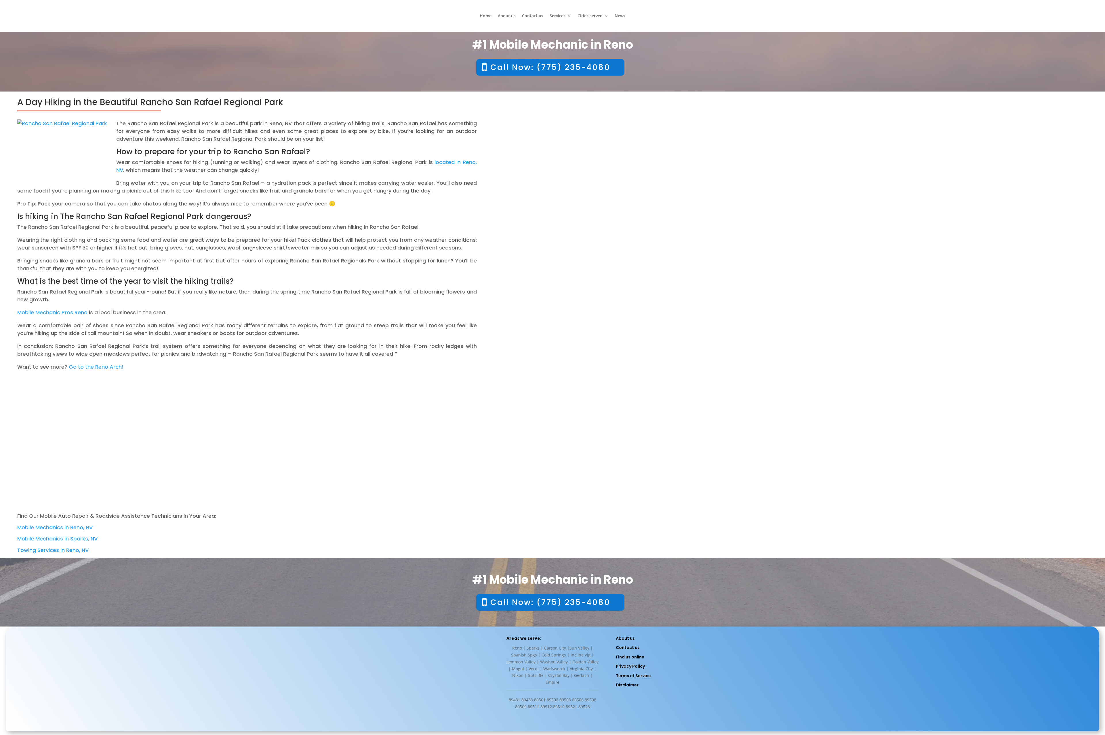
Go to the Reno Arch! (96, 366)
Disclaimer (627, 685)
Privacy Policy (630, 666)
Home (485, 16)
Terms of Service (633, 676)
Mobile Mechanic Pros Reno (52, 312)
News (620, 16)
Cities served (590, 16)
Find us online (630, 657)
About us (507, 16)
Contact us (532, 16)
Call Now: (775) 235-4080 (550, 67)
